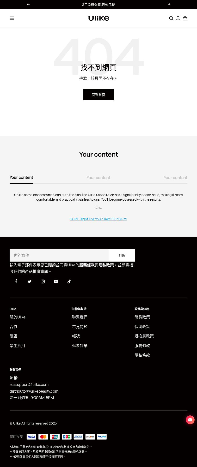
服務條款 (142, 345)
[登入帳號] (178, 18)
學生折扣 (17, 345)
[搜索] (171, 18)
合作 (13, 326)
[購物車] (185, 18)
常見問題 (79, 326)
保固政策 (142, 326)
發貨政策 (142, 317)
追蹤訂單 (79, 345)
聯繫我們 (79, 317)
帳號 (76, 336)
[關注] (16, 281)
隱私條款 (142, 355)
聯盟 (13, 336)
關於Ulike (17, 317)
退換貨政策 (144, 336)
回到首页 (98, 95)
